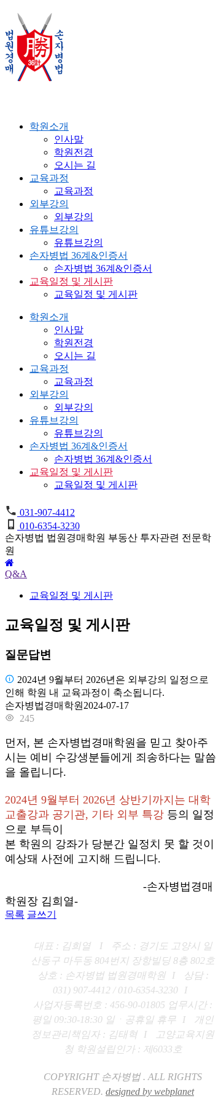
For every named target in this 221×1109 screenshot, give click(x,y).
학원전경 (73, 152)
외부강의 (49, 204)
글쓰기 (41, 914)
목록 (15, 914)
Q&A (16, 574)
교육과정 (49, 178)
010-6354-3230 (48, 526)
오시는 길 (75, 165)
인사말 (68, 139)
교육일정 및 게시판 (71, 281)
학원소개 (49, 126)
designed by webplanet (150, 1091)
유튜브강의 (54, 229)
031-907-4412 (46, 512)
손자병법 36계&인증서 (78, 255)
